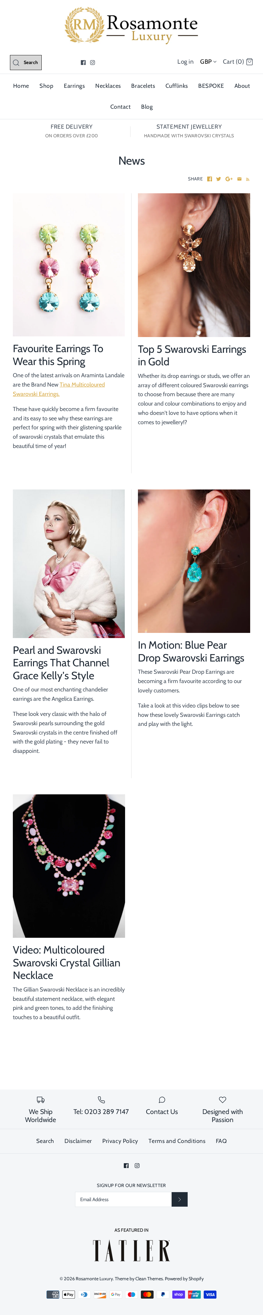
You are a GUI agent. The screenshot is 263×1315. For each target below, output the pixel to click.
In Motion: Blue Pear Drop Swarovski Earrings (191, 651)
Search (45, 1141)
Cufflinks (176, 85)
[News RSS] (246, 179)
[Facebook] (83, 62)
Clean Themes (149, 1279)
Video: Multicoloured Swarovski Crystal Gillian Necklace (66, 962)
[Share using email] (239, 179)
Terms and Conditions (176, 1141)
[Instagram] (92, 62)
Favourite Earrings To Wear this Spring (58, 355)
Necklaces (108, 85)
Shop (46, 85)
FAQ (221, 1141)
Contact (120, 106)
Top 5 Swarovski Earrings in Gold (192, 355)
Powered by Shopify (184, 1279)
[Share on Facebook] (209, 179)
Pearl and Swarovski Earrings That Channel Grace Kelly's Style (61, 663)
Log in (185, 61)
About (242, 85)
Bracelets (143, 85)
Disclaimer (78, 1141)
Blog (147, 106)
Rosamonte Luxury (94, 1279)
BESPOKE (211, 85)
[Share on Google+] (229, 179)
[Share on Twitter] (218, 179)
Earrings (74, 85)
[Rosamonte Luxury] (131, 10)
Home (21, 85)
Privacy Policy (120, 1141)
